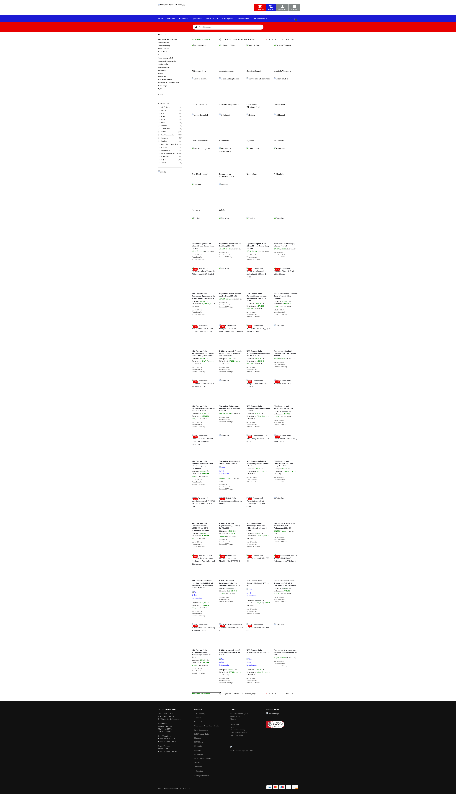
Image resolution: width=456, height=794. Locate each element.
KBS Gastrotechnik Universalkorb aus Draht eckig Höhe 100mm (283, 463)
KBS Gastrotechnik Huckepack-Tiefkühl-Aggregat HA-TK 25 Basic (258, 353)
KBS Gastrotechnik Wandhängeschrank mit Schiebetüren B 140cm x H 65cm (257, 526)
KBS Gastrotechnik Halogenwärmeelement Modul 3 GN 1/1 (258, 408)
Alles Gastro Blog (237, 735)
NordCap (164, 141)
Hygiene (160, 73)
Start (160, 35)
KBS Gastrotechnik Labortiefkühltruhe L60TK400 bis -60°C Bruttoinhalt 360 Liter (200, 526)
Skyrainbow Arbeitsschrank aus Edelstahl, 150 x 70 (230, 295)
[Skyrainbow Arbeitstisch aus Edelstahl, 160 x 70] (231, 229)
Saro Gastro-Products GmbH (170, 153)
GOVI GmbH (165, 129)
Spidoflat (199, 771)
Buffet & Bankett (163, 49)
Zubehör (161, 95)
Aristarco (197, 718)
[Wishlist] (212, 220)
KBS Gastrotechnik (167, 135)
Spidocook (198, 766)
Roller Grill (198, 754)
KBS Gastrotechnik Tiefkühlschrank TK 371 (283, 407)
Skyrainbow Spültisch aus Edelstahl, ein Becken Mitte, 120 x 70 (230, 408)
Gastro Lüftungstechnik (165, 58)
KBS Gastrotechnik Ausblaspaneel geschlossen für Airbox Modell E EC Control (203, 296)
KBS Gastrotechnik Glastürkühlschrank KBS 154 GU (258, 652)
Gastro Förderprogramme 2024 (242, 751)
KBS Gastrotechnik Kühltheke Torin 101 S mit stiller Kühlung (286, 296)
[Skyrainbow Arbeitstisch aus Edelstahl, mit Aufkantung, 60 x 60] (286, 635)
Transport (161, 92)
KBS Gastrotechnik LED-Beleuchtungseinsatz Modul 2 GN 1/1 (258, 463)
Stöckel (163, 163)
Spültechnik (162, 89)
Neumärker (164, 138)
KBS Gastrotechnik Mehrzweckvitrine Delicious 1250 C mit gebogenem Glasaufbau (202, 464)
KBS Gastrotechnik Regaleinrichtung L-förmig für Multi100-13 (229, 525)
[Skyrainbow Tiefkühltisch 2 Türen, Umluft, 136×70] (231, 446)
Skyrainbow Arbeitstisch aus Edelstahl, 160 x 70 (230, 245)
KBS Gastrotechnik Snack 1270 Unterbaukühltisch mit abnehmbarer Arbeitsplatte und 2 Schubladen (202, 584)
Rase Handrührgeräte (165, 79)
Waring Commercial (201, 776)
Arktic (163, 116)
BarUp (163, 119)
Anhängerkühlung (164, 45)
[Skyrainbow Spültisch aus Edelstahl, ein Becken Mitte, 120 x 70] (231, 391)
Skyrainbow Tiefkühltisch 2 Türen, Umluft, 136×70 (229, 462)
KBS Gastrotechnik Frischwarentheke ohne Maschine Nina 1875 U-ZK (229, 583)
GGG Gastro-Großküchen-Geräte (206, 726)
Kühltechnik (162, 76)
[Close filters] (182, 39)
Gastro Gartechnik (164, 55)
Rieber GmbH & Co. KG (169, 144)
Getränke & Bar (163, 64)
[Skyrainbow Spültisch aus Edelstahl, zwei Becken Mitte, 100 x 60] (204, 229)
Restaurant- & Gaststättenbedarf (168, 83)
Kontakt (271, 9)
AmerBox (164, 110)
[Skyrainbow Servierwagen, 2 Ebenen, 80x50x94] (286, 229)
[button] (292, 18)
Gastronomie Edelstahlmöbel (167, 61)
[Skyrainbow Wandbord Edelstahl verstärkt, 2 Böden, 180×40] (286, 336)
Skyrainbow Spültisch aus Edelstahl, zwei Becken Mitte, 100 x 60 (203, 246)
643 (292, 39)
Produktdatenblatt (224, 474)
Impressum (234, 722)
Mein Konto (282, 9)
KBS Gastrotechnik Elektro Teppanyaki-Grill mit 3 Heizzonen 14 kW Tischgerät (285, 583)
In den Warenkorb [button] (203, 264)
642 (287, 39)
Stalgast (163, 159)
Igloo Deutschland (201, 730)
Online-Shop (235, 716)
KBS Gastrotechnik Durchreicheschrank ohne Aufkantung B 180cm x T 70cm (257, 297)
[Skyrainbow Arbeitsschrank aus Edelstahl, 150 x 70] (231, 279)
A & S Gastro (165, 107)
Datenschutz (235, 724)
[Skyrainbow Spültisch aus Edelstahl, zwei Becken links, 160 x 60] (258, 229)
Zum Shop (260, 9)
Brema (163, 123)
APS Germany (199, 714)
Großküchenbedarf (164, 67)
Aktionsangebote (163, 42)
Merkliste (294, 9)
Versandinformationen (238, 732)
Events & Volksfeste (164, 52)
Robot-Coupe (162, 86)
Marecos (197, 738)
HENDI (163, 132)
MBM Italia (198, 742)
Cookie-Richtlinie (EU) (239, 714)
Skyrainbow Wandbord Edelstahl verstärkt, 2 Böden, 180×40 (285, 353)
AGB (232, 727)
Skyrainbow (165, 156)
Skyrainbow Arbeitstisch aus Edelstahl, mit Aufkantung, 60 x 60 (285, 652)
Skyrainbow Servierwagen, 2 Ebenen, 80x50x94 (285, 245)
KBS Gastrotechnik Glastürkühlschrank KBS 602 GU (258, 583)
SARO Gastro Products (202, 758)
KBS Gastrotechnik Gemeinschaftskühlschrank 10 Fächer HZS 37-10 (203, 408)
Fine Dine (164, 126)
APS (162, 113)
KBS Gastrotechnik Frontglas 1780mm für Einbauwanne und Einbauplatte (230, 353)
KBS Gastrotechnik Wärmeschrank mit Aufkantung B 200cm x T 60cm (201, 653)
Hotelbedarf (162, 70)
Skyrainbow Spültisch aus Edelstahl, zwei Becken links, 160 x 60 (258, 246)
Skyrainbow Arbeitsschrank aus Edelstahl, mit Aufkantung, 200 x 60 (285, 525)
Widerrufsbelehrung (237, 730)
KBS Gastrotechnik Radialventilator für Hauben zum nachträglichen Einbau (203, 353)
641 (283, 39)
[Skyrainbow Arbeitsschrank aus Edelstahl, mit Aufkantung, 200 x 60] (286, 508)
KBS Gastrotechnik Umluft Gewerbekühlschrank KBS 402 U (229, 652)
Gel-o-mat (198, 722)
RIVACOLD (165, 147)
